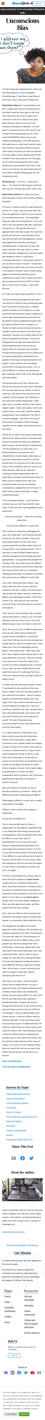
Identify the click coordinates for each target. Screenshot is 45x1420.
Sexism (9, 1135)
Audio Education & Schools (18, 1094)
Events (7, 1296)
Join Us (38, 3)
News (7, 1322)
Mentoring (28, 1305)
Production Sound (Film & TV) (19, 1139)
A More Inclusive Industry (17, 1103)
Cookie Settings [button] (11, 1414)
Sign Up (14, 1356)
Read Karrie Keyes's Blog (13, 1232)
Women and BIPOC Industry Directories (31, 1324)
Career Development (15, 1098)
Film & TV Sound (13, 1112)
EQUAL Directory (32, 1332)
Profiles (8, 1316)
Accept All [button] (24, 1414)
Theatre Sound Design (16, 1130)
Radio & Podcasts (14, 1121)
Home (7, 1301)
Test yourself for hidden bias (16, 1066)
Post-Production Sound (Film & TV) (22, 1116)
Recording (10, 1125)
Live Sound (11, 1107)
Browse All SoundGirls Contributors (22, 1245)
